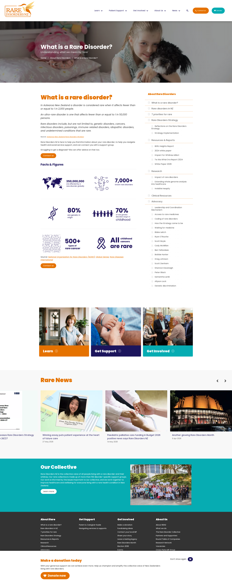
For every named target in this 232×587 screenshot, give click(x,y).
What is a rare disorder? (165, 102)
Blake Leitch (160, 232)
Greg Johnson (161, 259)
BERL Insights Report (164, 146)
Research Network (164, 543)
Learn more (48, 491)
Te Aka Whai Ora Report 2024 (169, 159)
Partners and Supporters (166, 535)
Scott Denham (162, 263)
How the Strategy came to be (169, 223)
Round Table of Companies (168, 539)
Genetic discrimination (165, 285)
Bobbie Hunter (161, 254)
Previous (219, 383)
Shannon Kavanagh (164, 268)
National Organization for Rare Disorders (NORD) (71, 257)
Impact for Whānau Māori (167, 155)
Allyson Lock (160, 281)
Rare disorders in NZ (162, 108)
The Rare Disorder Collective (168, 532)
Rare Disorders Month (126, 543)
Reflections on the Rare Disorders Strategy (168, 127)
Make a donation (124, 525)
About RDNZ (161, 525)
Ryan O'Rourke (161, 236)
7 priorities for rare (162, 114)
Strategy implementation (167, 133)
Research (157, 171)
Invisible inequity (162, 188)
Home (43, 58)
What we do (161, 528)
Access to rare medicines (167, 214)
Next (223, 383)
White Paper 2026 (163, 164)
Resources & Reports (163, 140)
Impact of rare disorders (166, 177)
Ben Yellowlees (162, 250)
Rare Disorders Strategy (165, 120)
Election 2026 (123, 546)
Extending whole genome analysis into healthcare (169, 182)
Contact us (48, 155)
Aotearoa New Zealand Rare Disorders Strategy (65, 137)
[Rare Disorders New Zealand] (19, 9)
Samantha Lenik (162, 276)
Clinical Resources (161, 195)
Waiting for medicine (164, 227)
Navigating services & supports (92, 528)
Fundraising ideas (125, 528)
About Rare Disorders (60, 58)
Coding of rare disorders (166, 218)
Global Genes (102, 257)
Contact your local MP (127, 532)
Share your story (124, 535)
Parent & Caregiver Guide (90, 525)
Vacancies (160, 546)
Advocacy (157, 201)
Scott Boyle (160, 241)
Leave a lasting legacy (127, 539)
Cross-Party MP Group (165, 550)
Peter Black (160, 272)
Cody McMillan (161, 245)
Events (120, 550)
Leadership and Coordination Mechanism (166, 208)
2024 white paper (163, 150)
